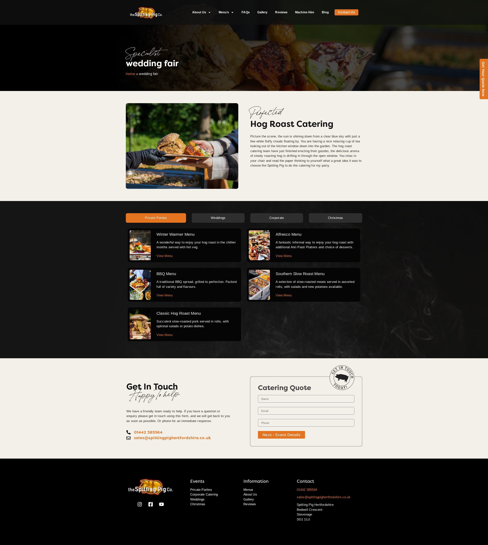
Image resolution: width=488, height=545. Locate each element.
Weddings (197, 499)
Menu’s (224, 12)
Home (130, 74)
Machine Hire (304, 12)
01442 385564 (307, 490)
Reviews (281, 12)
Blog (325, 12)
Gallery (262, 12)
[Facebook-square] (151, 504)
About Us (199, 12)
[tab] (156, 218)
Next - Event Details (281, 434)
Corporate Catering (204, 494)
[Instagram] (140, 504)
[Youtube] (161, 504)
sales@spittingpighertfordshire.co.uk (323, 497)
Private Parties (201, 490)
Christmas (197, 504)
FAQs (246, 12)
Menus (248, 490)
